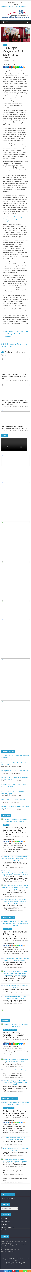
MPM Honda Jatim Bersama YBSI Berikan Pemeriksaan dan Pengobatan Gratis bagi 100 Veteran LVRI (15, 863)
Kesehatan (6, 824)
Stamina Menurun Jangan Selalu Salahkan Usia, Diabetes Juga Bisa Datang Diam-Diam (14, 831)
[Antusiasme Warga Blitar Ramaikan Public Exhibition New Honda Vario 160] (15, 996)
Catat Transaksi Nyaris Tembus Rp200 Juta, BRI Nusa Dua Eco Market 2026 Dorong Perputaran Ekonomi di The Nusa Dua (15, 978)
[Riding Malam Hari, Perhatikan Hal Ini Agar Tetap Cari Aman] (15, 1024)
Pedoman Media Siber (7, 1227)
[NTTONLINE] (3, 22)
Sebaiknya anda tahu (9, 1108)
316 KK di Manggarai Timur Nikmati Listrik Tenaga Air (14, 345)
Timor (5, 45)
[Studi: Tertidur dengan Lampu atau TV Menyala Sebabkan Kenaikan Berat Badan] (15, 1159)
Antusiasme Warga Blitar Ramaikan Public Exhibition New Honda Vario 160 (14, 1001)
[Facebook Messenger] (22, 67)
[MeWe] (12, 67)
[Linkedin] (8, 67)
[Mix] (14, 67)
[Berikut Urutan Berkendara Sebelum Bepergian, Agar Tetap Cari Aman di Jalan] (15, 1102)
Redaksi (3, 1230)
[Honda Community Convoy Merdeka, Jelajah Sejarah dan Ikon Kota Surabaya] (15, 1059)
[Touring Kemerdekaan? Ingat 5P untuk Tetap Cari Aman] (15, 985)
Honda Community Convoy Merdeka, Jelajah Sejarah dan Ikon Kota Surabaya (15, 1063)
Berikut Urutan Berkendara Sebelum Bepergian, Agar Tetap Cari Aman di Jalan (15, 1113)
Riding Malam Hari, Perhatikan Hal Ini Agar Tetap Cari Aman (13, 1034)
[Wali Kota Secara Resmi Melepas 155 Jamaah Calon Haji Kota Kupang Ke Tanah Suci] (15, 385)
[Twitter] (6, 67)
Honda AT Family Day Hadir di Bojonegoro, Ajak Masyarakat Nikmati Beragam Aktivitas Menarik (15, 935)
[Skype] (20, 67)
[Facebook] (4, 67)
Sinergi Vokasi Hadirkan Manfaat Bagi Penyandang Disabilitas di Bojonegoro (13, 1074)
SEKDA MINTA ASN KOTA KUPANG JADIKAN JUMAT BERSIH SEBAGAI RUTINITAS (14, 376)
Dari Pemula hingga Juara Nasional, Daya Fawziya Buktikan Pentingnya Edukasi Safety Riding (15, 1088)
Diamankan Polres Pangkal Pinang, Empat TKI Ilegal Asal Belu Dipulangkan (13, 219)
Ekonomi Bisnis (7, 929)
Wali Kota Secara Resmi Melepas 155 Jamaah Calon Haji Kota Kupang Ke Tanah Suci (15, 402)
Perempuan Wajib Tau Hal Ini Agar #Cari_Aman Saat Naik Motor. (12, 1142)
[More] (24, 67)
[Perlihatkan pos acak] (28, 22)
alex (13, 60)
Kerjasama (4, 1224)
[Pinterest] (10, 67)
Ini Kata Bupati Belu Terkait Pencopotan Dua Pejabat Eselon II (14, 427)
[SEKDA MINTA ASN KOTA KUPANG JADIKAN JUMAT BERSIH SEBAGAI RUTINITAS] (15, 359)
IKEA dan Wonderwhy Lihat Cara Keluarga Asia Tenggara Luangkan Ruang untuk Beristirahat (14, 964)
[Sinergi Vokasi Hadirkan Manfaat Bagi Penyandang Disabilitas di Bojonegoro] (15, 1070)
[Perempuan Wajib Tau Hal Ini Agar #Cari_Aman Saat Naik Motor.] (15, 1137)
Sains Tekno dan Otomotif (10, 1029)
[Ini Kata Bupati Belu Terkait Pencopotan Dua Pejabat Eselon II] (15, 411)
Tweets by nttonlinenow (8, 1198)
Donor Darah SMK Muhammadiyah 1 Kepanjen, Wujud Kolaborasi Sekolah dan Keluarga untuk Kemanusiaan (14, 907)
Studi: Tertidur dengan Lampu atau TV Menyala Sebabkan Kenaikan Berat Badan (14, 1163)
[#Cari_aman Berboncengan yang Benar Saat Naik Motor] (15, 1148)
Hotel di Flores (5, 1219)
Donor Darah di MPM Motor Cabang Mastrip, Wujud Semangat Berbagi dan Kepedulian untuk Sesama (15, 892)
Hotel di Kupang (5, 1221)
